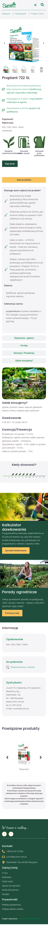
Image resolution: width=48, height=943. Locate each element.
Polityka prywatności (11, 904)
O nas (5, 872)
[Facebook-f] (4, 834)
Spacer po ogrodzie (11, 885)
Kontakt (5, 894)
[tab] (24, 180)
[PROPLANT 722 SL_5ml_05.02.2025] (24, 43)
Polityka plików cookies (12, 909)
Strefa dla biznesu (10, 889)
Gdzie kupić (7, 881)
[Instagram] (11, 834)
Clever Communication (29, 918)
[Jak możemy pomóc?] (42, 5)
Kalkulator (6, 877)
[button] (35, 5)
